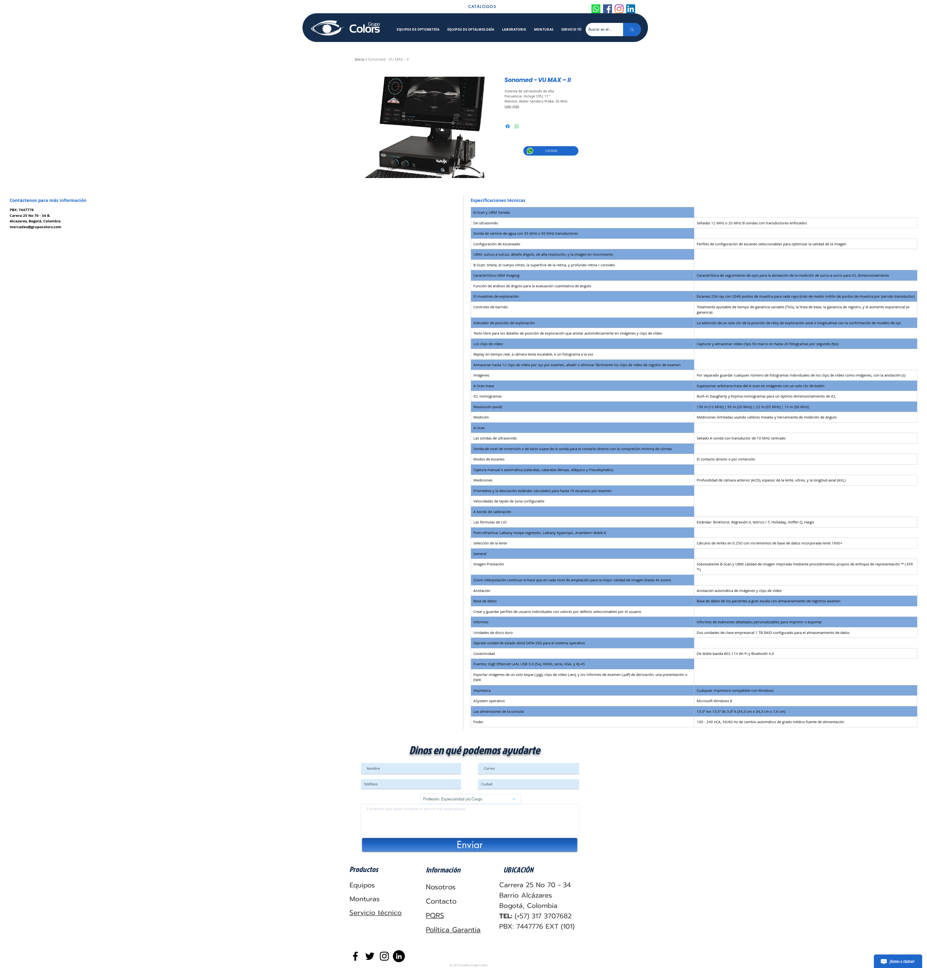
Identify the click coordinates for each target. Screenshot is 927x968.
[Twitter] (370, 956)
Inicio (360, 59)
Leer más (512, 106)
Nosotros (441, 887)
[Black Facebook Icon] (355, 956)
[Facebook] (607, 8)
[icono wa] (595, 8)
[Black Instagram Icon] (384, 956)
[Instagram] (619, 8)
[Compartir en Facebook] (508, 126)
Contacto (441, 901)
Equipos (362, 885)
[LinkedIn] (630, 8)
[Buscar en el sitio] (632, 29)
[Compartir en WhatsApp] (517, 126)
